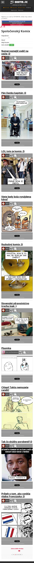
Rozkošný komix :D (12, 244)
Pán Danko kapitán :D (13, 92)
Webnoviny (20, 10)
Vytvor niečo (22, 7)
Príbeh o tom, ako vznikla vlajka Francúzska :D (15, 495)
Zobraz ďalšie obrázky (17, 548)
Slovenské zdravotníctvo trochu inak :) (15, 305)
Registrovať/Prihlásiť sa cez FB (17, 21)
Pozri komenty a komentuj (17, 86)
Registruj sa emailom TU (17, 25)
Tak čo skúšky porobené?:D (16, 441)
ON (12, 45)
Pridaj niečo (14, 7)
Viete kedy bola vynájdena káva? (16, 198)
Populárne (4, 36)
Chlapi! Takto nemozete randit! (14, 389)
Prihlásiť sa (28, 7)
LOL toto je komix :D (13, 151)
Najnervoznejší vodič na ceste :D (14, 52)
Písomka (6, 348)
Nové (3, 40)
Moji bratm (5, 42)
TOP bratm (6, 7)
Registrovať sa (14, 10)
